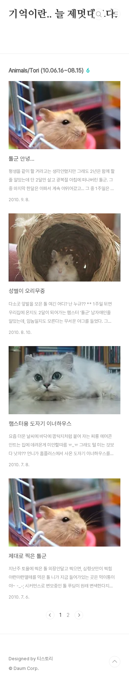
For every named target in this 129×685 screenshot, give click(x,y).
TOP (114, 661)
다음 (79, 615)
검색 (99, 14)
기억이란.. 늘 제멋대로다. (63, 14)
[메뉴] (115, 14)
